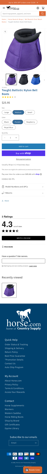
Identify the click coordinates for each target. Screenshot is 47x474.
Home (4, 19)
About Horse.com (13, 380)
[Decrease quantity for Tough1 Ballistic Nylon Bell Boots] (4, 137)
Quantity (5, 133)
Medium (18, 112)
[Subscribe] (35, 443)
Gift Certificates (12, 424)
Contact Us (10, 363)
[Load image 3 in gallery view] (35, 79)
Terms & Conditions (14, 388)
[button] (23, 187)
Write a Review (23, 238)
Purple (17, 122)
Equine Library (12, 428)
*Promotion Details (14, 359)
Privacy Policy (11, 384)
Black (6, 122)
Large (6, 112)
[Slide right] (44, 80)
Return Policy (11, 352)
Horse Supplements (14, 405)
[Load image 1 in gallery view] (11, 79)
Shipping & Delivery (14, 348)
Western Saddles (13, 413)
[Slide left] (2, 80)
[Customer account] (37, 8)
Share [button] (7, 201)
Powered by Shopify (29, 462)
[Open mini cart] (43, 8)
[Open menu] (4, 8)
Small (30, 112)
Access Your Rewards (15, 392)
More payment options (23, 159)
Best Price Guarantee (15, 355)
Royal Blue (8, 127)
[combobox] (23, 13)
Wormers (9, 409)
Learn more (33, 266)
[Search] (42, 13)
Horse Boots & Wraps (15, 19)
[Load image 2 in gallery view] (23, 79)
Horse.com (19, 462)
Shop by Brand (12, 420)
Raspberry (31, 122)
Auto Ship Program (14, 367)
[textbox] (23, 261)
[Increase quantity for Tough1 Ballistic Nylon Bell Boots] (16, 137)
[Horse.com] (12, 8)
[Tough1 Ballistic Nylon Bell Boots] (9, 290)
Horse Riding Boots (14, 416)
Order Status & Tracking (16, 344)
